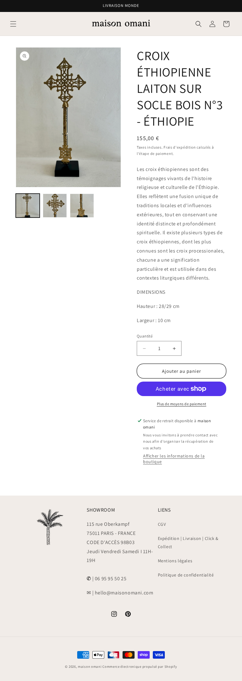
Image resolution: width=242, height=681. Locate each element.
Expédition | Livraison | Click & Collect (188, 542)
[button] (13, 24)
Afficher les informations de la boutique (174, 458)
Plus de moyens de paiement (181, 403)
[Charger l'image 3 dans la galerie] (82, 206)
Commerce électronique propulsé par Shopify (139, 666)
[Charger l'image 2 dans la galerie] (55, 206)
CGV (162, 524)
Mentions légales (175, 561)
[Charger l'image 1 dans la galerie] (28, 206)
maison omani (89, 666)
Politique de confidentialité (186, 575)
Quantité (145, 336)
